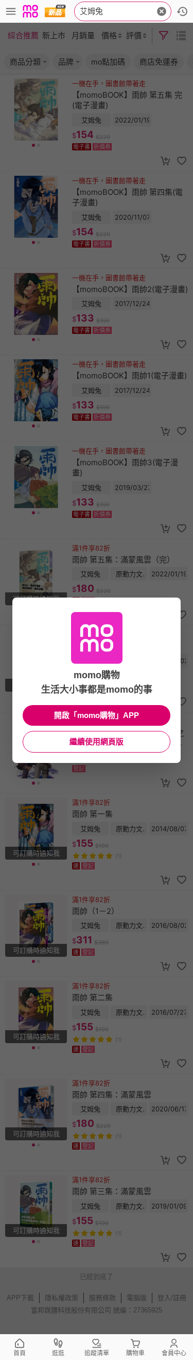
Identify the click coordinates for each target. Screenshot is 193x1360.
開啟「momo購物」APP (96, 715)
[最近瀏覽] (182, 11)
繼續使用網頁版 (96, 741)
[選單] (11, 11)
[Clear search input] (161, 11)
